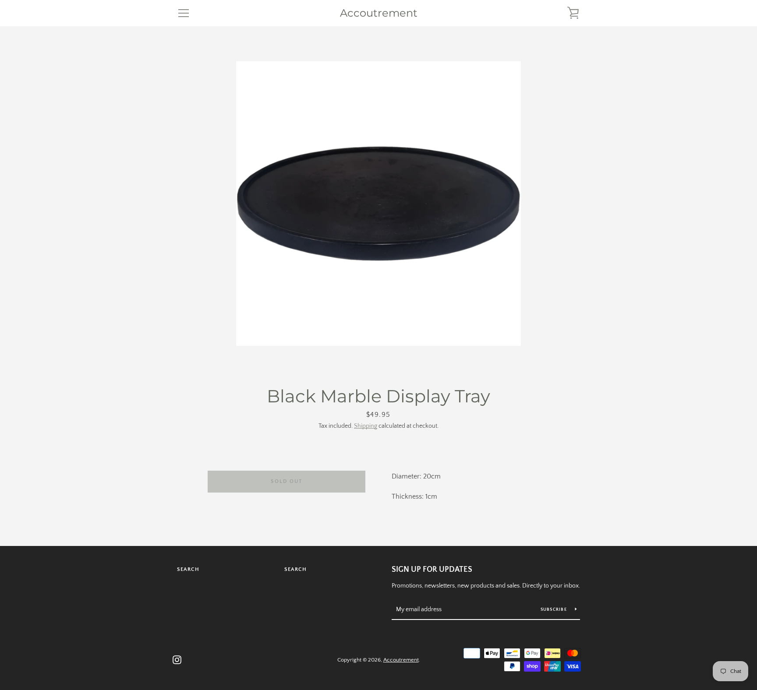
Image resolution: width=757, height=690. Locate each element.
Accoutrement (378, 13)
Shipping (365, 425)
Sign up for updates (432, 569)
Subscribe (555, 609)
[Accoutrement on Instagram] (177, 659)
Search (188, 569)
